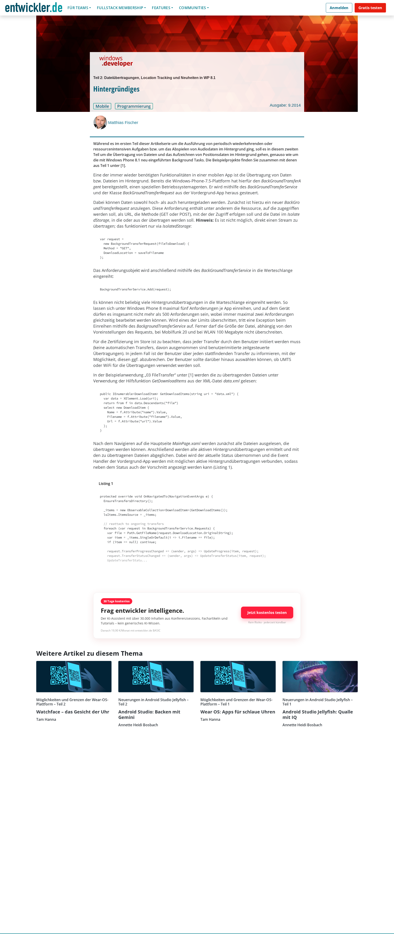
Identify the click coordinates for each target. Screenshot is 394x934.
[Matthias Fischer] (100, 122)
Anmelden (339, 7)
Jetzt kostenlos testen (267, 612)
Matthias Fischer (123, 122)
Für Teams (77, 7)
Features (161, 7)
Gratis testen (370, 7)
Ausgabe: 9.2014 (285, 105)
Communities (192, 7)
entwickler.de (33, 8)
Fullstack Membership (120, 7)
